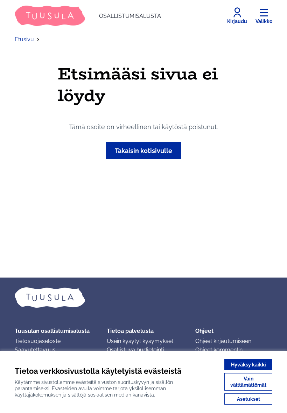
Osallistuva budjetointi (135, 349)
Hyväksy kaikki (248, 365)
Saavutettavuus (35, 349)
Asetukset (248, 399)
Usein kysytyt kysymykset (140, 341)
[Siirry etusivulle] (143, 297)
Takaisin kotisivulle (143, 150)
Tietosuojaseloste (38, 341)
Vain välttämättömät (248, 382)
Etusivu (24, 39)
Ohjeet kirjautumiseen (223, 341)
